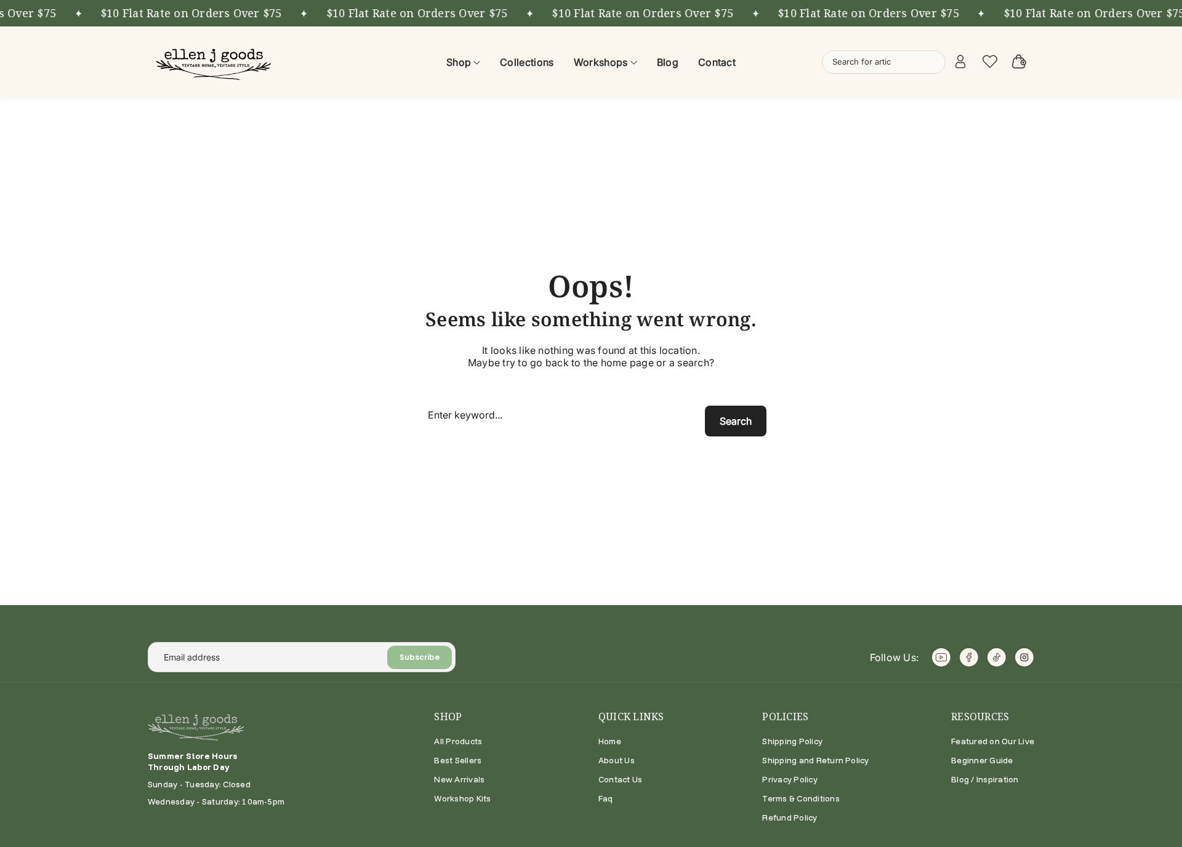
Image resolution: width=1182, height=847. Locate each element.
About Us (616, 760)
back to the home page (599, 362)
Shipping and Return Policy (815, 760)
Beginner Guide (982, 760)
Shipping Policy (792, 741)
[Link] (215, 62)
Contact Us (620, 779)
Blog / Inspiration (984, 779)
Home (609, 741)
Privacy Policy (789, 779)
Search (736, 421)
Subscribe (420, 657)
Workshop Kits (462, 798)
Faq (605, 798)
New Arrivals (459, 779)
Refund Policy (789, 817)
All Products (458, 741)
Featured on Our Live (992, 741)
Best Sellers (457, 760)
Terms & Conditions (800, 798)
